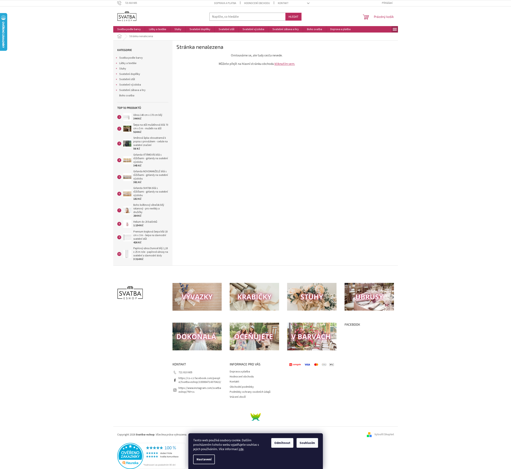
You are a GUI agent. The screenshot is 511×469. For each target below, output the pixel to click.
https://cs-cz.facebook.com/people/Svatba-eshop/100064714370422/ (199, 380)
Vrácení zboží (238, 397)
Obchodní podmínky (242, 387)
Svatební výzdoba (130, 85)
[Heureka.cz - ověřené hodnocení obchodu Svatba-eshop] (151, 456)
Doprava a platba (225, 3)
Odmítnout (282, 443)
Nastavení (204, 459)
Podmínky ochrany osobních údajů (250, 392)
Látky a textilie (128, 63)
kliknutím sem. (284, 64)
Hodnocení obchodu (257, 3)
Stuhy (122, 69)
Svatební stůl (127, 79)
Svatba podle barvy (131, 58)
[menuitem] (129, 29)
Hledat (293, 16)
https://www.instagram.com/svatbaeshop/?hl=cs (199, 390)
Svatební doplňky (129, 74)
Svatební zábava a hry (132, 90)
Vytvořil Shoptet (384, 435)
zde (241, 449)
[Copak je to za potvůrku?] (256, 417)
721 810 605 (185, 372)
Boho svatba (126, 96)
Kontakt (283, 3)
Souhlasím (307, 443)
